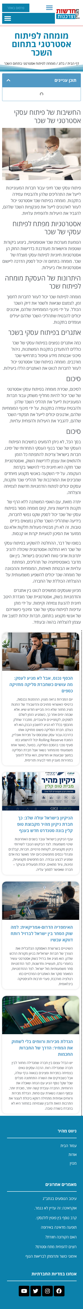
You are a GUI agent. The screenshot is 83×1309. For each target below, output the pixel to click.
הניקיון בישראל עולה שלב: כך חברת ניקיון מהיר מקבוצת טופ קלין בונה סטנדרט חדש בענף (45, 824)
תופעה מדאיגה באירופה (59, 1227)
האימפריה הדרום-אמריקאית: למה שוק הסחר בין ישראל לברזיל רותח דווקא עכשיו (42, 933)
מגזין (73, 1163)
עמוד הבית (68, 1145)
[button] (49, 7)
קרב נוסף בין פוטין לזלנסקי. (56, 1217)
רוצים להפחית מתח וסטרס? (56, 1246)
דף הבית (73, 63)
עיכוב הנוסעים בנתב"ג (60, 1198)
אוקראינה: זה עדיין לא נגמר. (55, 1207)
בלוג (61, 63)
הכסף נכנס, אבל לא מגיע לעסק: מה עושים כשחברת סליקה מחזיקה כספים (41, 684)
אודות (73, 1154)
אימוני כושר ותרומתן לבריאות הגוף (51, 1256)
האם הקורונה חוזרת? (61, 1236)
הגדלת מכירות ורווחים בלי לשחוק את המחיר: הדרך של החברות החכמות (42, 1048)
